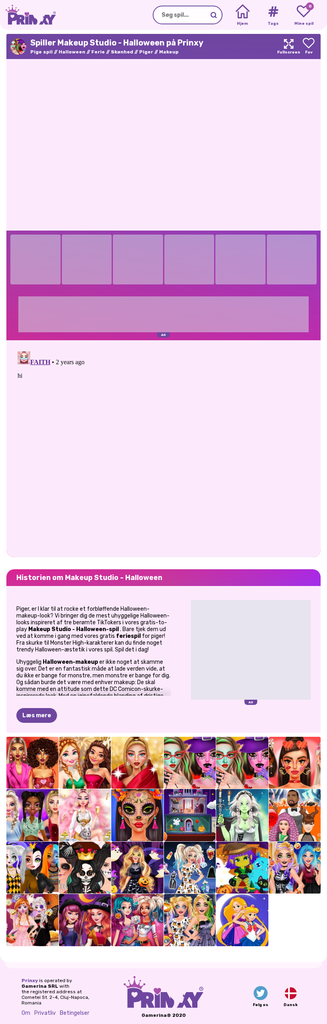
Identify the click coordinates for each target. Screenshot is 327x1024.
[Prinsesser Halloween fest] (137, 920)
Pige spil (41, 52)
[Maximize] (289, 46)
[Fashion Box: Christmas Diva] (137, 763)
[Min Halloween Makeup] (190, 920)
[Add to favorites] (309, 46)
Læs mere (36, 715)
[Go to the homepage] (28, 15)
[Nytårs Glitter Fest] (85, 763)
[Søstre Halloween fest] (32, 920)
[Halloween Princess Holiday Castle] (190, 815)
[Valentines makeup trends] (295, 763)
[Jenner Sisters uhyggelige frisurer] (295, 815)
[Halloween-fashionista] (190, 868)
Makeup (169, 52)
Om (26, 1013)
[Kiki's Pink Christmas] (85, 815)
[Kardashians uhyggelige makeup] (85, 868)
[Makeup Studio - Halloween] (190, 763)
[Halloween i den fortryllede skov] (137, 868)
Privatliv (45, 1013)
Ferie (98, 52)
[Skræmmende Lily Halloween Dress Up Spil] (242, 815)
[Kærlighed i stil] (32, 763)
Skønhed (122, 52)
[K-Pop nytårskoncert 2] (32, 815)
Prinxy (30, 980)
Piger (146, 52)
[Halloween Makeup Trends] (137, 815)
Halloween (72, 52)
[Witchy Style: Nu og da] (85, 920)
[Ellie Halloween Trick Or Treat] (295, 868)
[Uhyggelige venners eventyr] (242, 868)
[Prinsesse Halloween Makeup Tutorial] (32, 868)
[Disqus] (163, 448)
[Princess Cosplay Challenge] (242, 920)
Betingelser (74, 1013)
